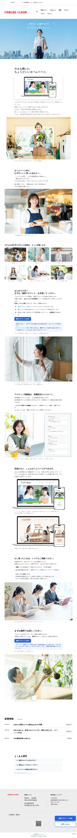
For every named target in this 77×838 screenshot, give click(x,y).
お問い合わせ (23, 773)
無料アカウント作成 (24, 306)
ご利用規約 (11, 814)
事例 (60, 10)
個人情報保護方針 (29, 803)
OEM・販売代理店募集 (30, 800)
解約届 (17, 814)
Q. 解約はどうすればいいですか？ (27, 765)
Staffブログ (69, 724)
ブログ (42, 13)
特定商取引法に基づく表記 (31, 805)
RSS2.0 (73, 833)
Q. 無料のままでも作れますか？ (27, 760)
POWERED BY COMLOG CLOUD (38, 836)
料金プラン (44, 10)
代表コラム (69, 731)
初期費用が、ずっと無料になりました (33, 2)
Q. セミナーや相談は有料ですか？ (27, 769)
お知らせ (70, 738)
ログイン (49, 13)
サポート (66, 10)
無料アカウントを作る (22, 319)
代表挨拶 (33, 798)
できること (53, 10)
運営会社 (26, 798)
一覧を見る (19, 719)
